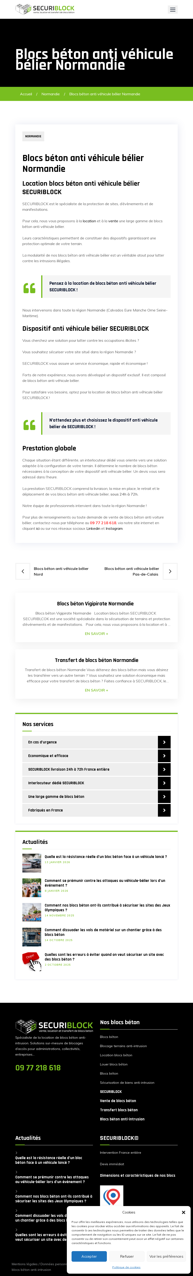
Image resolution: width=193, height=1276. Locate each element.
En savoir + (96, 633)
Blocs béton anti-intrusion (122, 1119)
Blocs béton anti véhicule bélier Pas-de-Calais (132, 571)
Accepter (89, 1256)
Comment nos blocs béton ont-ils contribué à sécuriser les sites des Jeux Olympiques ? (107, 907)
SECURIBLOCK (111, 1091)
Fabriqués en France (45, 810)
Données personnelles (57, 1264)
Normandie (50, 94)
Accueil (26, 94)
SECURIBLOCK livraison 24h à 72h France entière (68, 769)
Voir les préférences (166, 1256)
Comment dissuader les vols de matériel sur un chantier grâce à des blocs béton (103, 932)
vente (113, 221)
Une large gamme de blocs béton (56, 796)
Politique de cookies (126, 1267)
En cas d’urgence (42, 742)
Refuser (127, 1256)
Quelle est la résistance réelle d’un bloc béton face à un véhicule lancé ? (106, 856)
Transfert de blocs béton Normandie (96, 660)
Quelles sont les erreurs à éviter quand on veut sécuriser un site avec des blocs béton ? (104, 957)
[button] (183, 1212)
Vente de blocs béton (118, 1101)
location (89, 221)
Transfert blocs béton (119, 1110)
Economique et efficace (48, 755)
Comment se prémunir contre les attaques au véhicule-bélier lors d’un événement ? (105, 883)
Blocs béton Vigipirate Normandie (96, 603)
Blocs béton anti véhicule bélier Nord (61, 571)
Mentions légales (25, 1264)
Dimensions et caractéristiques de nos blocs (137, 1175)
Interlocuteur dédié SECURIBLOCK (56, 783)
